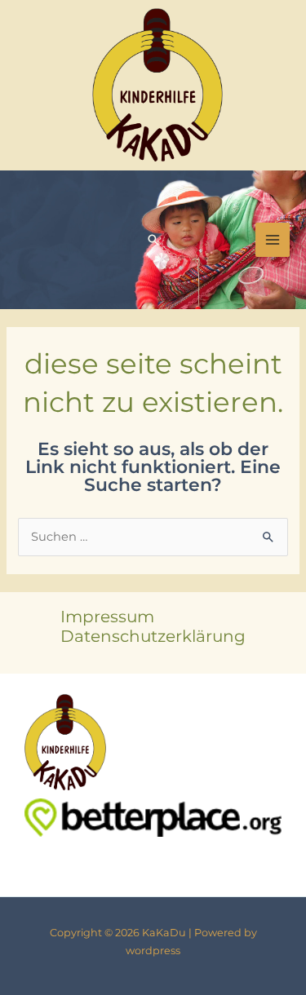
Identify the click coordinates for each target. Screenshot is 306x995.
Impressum (107, 616)
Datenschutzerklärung (153, 636)
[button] (153, 239)
